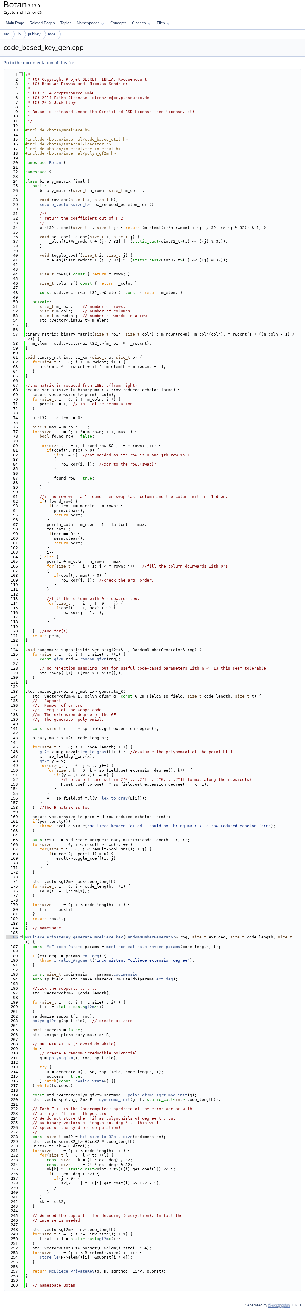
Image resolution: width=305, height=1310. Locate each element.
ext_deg (91, 956)
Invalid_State (88, 1081)
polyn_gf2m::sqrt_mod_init (157, 1095)
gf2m (58, 659)
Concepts (118, 23)
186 (12, 937)
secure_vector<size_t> (65, 204)
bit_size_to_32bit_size (106, 1137)
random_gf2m (93, 659)
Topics (65, 23)
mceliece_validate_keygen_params (143, 946)
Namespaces (88, 23)
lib (19, 34)
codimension (126, 974)
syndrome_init (114, 1099)
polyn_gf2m (44, 1020)
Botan (55, 162)
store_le (49, 1257)
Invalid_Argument (73, 960)
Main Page (15, 23)
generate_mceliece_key (98, 937)
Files (161, 23)
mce (51, 34)
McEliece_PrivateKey (48, 937)
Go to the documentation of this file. (39, 62)
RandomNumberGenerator (150, 937)
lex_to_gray (93, 752)
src (6, 34)
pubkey (34, 34)
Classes (139, 23)
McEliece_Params (65, 946)
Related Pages (42, 23)
